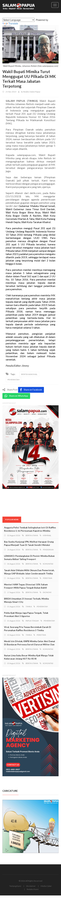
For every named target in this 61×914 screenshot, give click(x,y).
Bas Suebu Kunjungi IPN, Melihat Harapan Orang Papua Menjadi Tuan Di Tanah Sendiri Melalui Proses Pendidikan (29, 544)
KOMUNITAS (48, 564)
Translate (13, 23)
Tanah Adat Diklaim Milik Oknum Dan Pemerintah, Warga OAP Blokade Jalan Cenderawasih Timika (29, 572)
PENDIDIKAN (48, 549)
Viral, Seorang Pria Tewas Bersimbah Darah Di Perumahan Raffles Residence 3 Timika (27, 629)
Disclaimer (31, 886)
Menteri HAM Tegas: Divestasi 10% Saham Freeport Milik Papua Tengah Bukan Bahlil (26, 586)
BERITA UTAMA (32, 535)
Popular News (12, 519)
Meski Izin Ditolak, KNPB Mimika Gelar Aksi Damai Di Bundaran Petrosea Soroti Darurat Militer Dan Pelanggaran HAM (29, 644)
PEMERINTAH (13, 379)
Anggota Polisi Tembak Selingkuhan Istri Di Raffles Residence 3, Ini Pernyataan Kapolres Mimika (30, 529)
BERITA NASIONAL (29, 374)
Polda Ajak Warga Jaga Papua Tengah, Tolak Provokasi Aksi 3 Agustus (26, 614)
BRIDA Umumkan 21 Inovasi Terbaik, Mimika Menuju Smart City (26, 600)
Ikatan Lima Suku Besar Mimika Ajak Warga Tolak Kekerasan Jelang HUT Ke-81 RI (29, 657)
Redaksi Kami (33, 889)
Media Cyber (46, 886)
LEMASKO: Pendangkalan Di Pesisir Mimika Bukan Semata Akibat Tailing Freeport (29, 557)
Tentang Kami (15, 886)
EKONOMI (47, 592)
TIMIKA (29, 606)
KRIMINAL (47, 535)
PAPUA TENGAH (32, 620)
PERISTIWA (47, 578)
